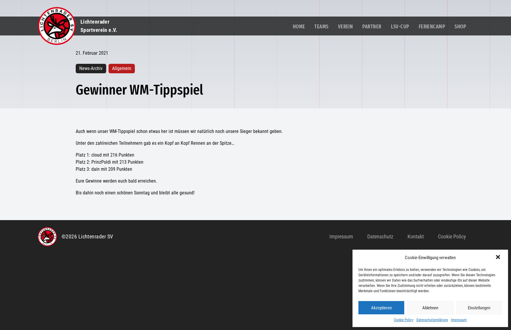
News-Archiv (91, 68)
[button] (498, 257)
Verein (345, 26)
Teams (321, 26)
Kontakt (415, 236)
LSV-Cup (400, 26)
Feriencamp (432, 26)
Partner (371, 26)
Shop (460, 26)
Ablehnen (430, 308)
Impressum (459, 320)
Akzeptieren (381, 308)
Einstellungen (479, 308)
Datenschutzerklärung (432, 320)
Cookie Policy (403, 320)
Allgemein (121, 68)
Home (299, 26)
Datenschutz (380, 236)
